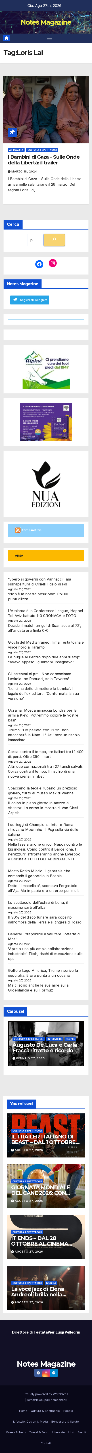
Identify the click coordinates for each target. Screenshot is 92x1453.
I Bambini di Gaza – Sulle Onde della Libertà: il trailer (43, 160)
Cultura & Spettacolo (45, 1411)
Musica (51, 1283)
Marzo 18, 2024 (24, 171)
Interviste (55, 1039)
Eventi (82, 1432)
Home (23, 1411)
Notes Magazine (46, 22)
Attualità (16, 150)
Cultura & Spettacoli (42, 150)
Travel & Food (38, 1432)
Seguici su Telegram (33, 300)
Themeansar (57, 1400)
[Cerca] (54, 240)
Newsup (40, 1400)
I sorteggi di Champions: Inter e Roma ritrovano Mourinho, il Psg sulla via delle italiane (43, 829)
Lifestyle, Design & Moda (30, 1421)
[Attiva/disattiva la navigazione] (49, 38)
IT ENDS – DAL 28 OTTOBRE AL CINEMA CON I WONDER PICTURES (45, 1244)
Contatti (46, 1443)
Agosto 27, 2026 (29, 1150)
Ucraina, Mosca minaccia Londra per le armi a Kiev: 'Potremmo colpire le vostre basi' (43, 715)
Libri (71, 1432)
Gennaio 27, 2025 (30, 1058)
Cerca (13, 224)
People (70, 1039)
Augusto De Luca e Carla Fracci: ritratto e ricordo (45, 1048)
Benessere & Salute (65, 1421)
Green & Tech (16, 1432)
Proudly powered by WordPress (46, 1394)
